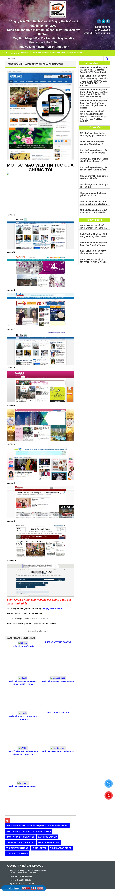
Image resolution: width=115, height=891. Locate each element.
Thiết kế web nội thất (23, 646)
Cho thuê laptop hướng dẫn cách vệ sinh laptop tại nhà (93, 168)
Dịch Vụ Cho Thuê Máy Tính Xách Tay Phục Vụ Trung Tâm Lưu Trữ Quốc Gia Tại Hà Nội (93, 104)
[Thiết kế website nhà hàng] (23, 784)
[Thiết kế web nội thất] (23, 644)
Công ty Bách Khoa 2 (52, 609)
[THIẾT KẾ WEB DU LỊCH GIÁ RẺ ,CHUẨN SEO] (22, 714)
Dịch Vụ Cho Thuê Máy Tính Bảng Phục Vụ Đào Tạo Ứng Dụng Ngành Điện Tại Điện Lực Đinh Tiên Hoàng (94, 93)
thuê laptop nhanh (17, 854)
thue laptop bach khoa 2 (20, 842)
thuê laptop (40, 848)
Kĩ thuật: (97, 33)
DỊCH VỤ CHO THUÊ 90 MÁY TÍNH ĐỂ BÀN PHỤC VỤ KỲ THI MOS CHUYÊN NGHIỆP (93, 260)
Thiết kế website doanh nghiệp (58, 681)
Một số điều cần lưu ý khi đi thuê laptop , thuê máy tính (93, 211)
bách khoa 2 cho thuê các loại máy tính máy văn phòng (37, 826)
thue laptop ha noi (48, 842)
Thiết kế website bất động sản (58, 752)
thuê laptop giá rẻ (60, 848)
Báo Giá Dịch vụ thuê (39, 53)
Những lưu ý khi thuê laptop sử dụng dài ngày (94, 177)
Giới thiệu (25, 53)
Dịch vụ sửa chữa (57, 53)
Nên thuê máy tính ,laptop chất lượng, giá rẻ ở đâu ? (93, 134)
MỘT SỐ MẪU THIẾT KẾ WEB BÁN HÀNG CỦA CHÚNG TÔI (23, 753)
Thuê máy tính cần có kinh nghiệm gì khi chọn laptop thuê (93, 202)
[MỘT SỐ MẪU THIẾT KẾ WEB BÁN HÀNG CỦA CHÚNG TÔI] (23, 749)
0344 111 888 (25, 888)
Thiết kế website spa (58, 712)
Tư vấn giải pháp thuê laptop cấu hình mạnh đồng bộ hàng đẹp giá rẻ (94, 160)
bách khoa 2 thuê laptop (20, 837)
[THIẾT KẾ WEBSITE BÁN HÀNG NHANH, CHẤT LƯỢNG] (22, 679)
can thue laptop (47, 837)
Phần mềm (78, 53)
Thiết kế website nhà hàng (22, 787)
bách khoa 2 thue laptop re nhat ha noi (28, 831)
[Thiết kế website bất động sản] (58, 749)
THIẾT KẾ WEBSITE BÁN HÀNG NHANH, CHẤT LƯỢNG (22, 682)
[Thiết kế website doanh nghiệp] (58, 679)
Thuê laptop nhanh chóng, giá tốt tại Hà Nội (93, 194)
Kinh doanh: (102, 28)
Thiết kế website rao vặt (58, 642)
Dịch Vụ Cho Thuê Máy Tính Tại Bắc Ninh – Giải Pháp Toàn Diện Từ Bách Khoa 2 (93, 69)
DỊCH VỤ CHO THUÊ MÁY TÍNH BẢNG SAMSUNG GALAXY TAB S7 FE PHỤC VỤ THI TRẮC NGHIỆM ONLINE (93, 116)
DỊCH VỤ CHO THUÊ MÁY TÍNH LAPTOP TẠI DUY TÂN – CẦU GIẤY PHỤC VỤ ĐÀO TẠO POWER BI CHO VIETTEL (94, 81)
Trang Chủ (14, 53)
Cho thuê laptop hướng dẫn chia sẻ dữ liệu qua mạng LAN (93, 151)
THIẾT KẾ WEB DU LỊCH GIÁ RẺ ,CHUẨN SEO (23, 717)
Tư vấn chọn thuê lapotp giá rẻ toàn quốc (94, 185)
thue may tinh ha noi (17, 848)
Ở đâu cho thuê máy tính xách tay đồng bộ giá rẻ (92, 142)
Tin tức (69, 53)
